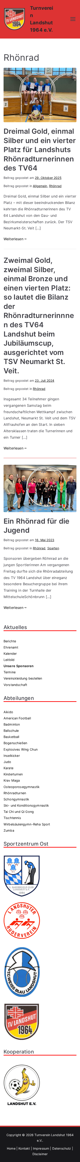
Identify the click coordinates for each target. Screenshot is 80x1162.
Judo (7, 762)
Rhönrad (55, 186)
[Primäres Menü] (72, 19)
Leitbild (9, 660)
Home (11, 1148)
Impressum (41, 1148)
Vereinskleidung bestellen (23, 678)
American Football (17, 718)
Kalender (10, 653)
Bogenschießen (15, 743)
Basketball (11, 737)
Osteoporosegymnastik (22, 787)
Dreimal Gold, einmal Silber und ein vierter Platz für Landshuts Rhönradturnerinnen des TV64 (40, 149)
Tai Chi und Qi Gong (19, 811)
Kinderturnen (13, 774)
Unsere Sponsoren (19, 666)
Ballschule (11, 730)
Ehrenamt (11, 647)
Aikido (8, 712)
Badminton (12, 724)
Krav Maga (12, 780)
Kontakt (24, 1148)
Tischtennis (12, 818)
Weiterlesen (13, 239)
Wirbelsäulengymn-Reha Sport (27, 824)
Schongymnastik (16, 799)
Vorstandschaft (15, 685)
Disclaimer (40, 1154)
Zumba (9, 830)
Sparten (53, 548)
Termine (10, 672)
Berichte (10, 641)
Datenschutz (61, 1148)
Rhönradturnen (15, 793)
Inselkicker (12, 755)
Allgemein (40, 186)
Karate (8, 768)
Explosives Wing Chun (21, 749)
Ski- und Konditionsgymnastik (26, 805)
